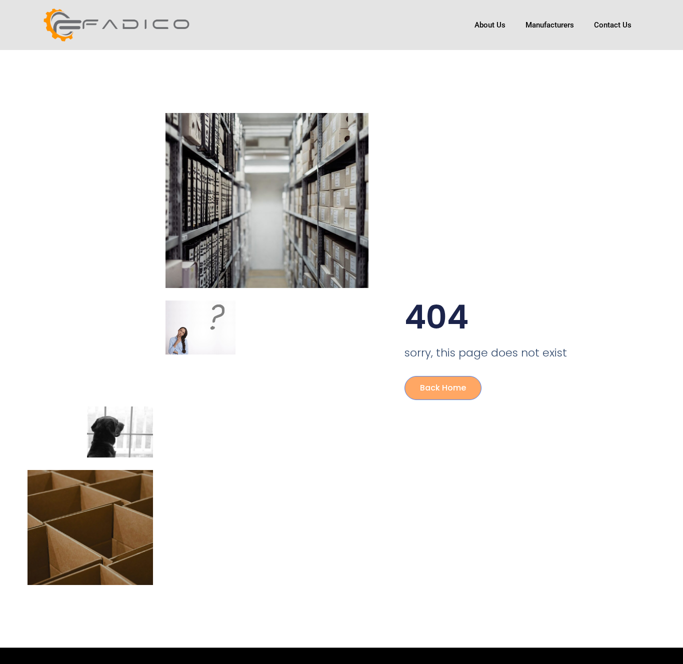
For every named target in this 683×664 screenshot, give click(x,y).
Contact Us (613, 25)
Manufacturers (550, 25)
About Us (490, 25)
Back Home (443, 388)
